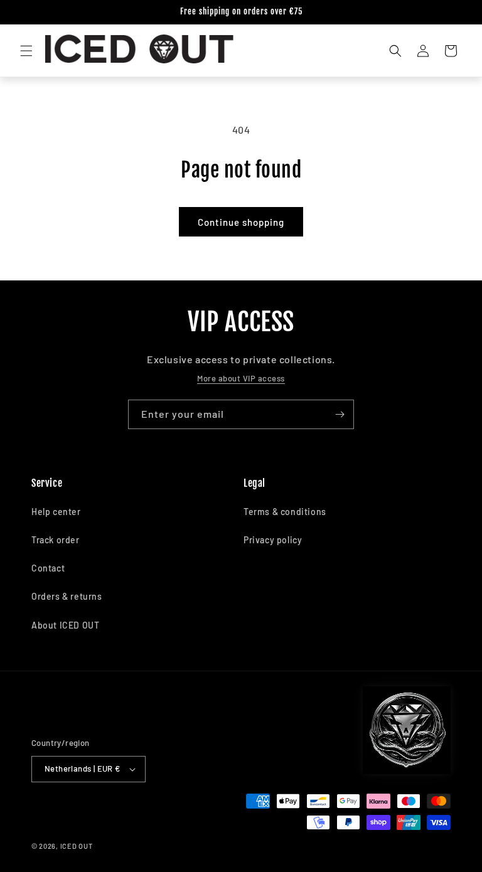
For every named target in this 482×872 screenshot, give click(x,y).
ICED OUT (76, 846)
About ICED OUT (65, 625)
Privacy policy (273, 539)
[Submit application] (339, 414)
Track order (55, 539)
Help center (56, 511)
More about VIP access (241, 378)
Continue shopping (241, 222)
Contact (48, 568)
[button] (26, 51)
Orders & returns (66, 596)
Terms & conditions (285, 511)
